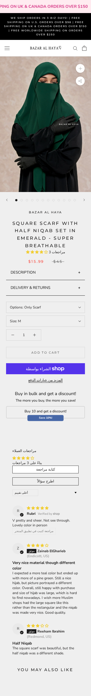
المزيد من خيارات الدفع (45, 380)
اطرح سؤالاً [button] (45, 481)
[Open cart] (84, 48)
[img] (38, 508)
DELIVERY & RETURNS (30, 287)
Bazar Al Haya (45, 212)
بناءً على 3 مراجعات (27, 463)
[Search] (75, 48)
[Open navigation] (7, 48)
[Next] (84, 200)
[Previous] (7, 200)
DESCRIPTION (23, 272)
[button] (37, 252)
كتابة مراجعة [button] (45, 469)
